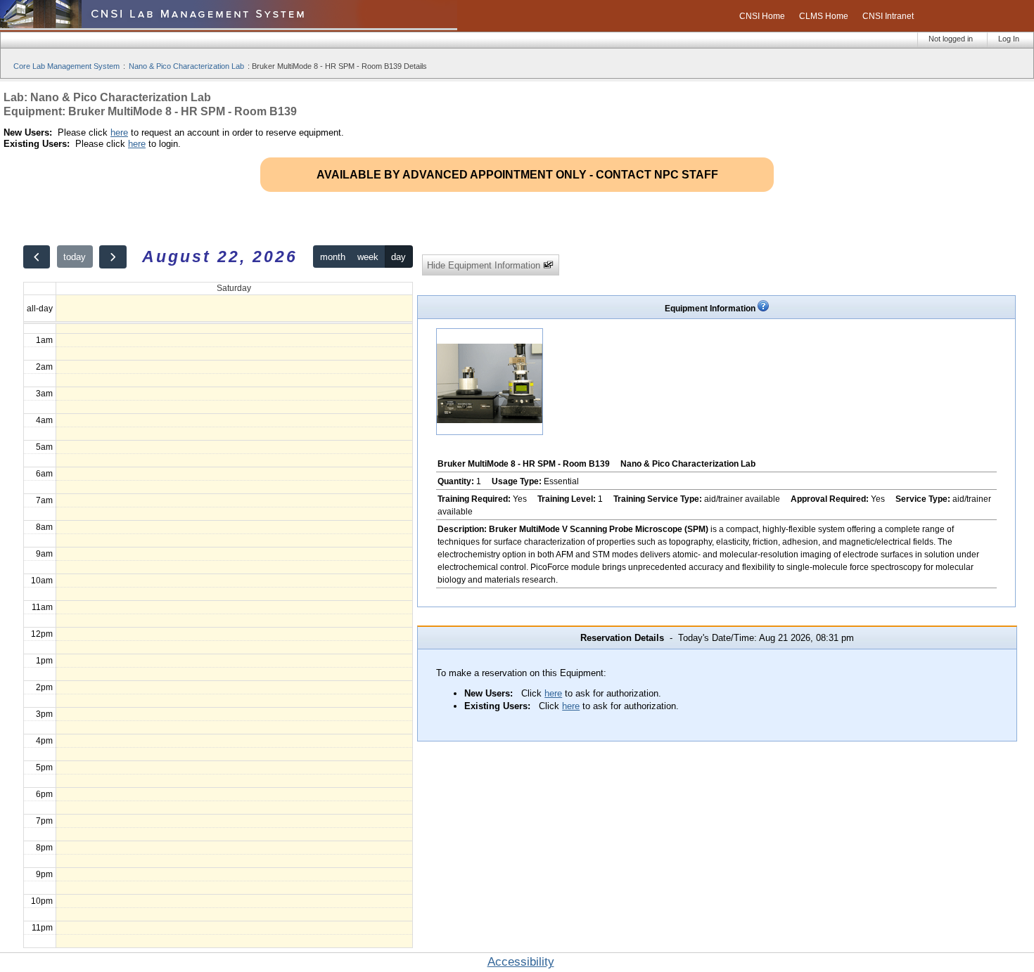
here (119, 132)
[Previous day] (36, 256)
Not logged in (950, 38)
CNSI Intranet (888, 16)
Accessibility (520, 961)
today (74, 257)
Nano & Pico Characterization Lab (186, 66)
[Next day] (112, 256)
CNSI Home (762, 16)
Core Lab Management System (66, 66)
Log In (1008, 38)
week (367, 257)
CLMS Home (823, 16)
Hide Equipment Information (485, 265)
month (332, 257)
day (398, 257)
